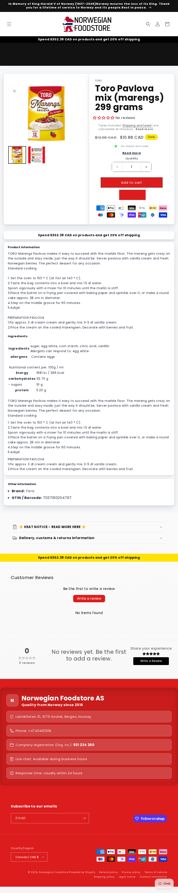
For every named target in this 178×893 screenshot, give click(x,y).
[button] (9, 24)
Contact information (153, 876)
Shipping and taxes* (137, 125)
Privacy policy (131, 872)
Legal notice (127, 876)
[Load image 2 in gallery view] (36, 155)
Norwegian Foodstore (53, 872)
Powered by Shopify (82, 872)
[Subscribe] (84, 818)
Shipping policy (104, 876)
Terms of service (156, 872)
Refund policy (108, 872)
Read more (144, 129)
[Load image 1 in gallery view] (17, 155)
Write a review (89, 598)
